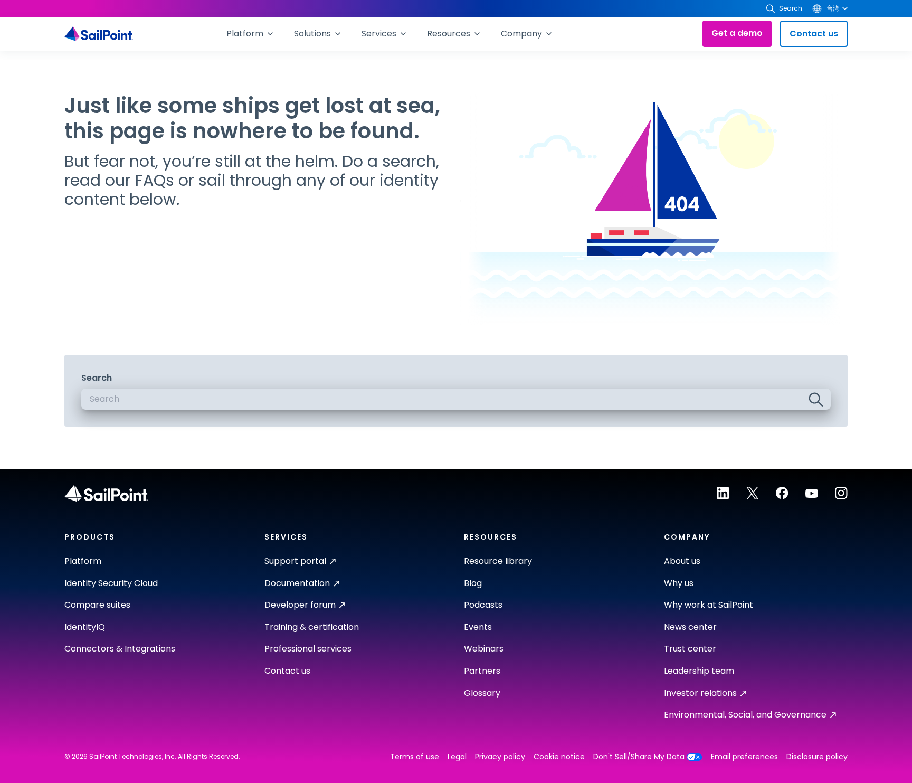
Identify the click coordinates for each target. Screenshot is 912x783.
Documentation (297, 583)
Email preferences (744, 757)
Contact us (814, 33)
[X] (752, 493)
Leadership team (699, 671)
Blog (473, 583)
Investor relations (700, 693)
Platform (82, 561)
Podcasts (483, 605)
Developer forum (300, 605)
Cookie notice (559, 757)
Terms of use (414, 757)
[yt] (811, 493)
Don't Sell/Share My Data (639, 757)
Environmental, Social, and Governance (745, 715)
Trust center (690, 649)
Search (96, 378)
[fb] (782, 493)
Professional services (308, 649)
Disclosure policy (817, 757)
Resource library (498, 561)
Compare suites (97, 605)
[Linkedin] (723, 493)
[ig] (841, 493)
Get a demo (737, 33)
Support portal (295, 561)
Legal (457, 757)
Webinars (484, 649)
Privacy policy (500, 757)
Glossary (482, 693)
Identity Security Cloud (111, 583)
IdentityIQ (84, 627)
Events (478, 627)
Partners (482, 671)
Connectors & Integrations (119, 649)
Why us (679, 583)
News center (690, 627)
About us (682, 561)
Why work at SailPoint (708, 605)
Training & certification (311, 627)
